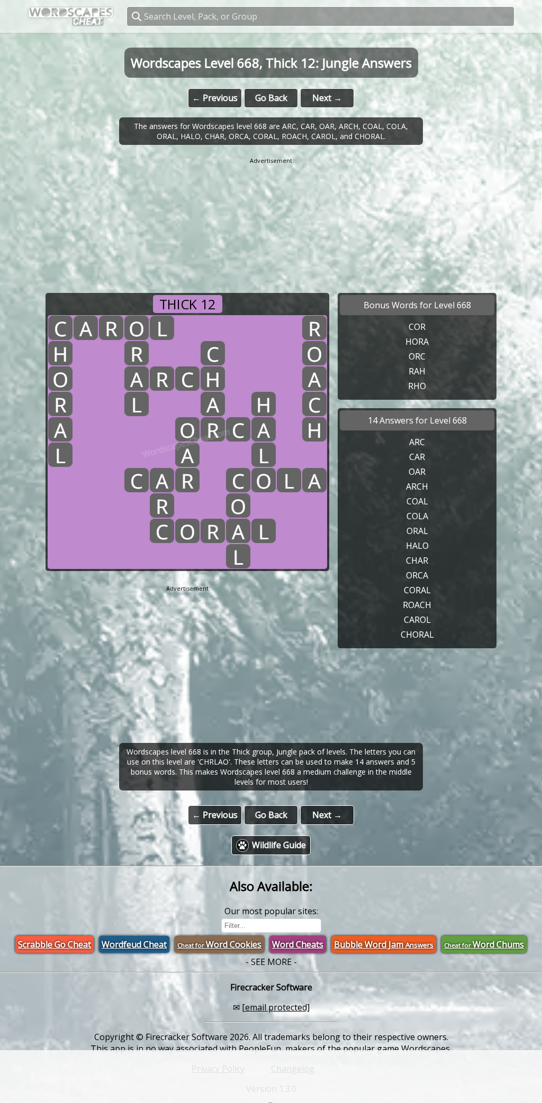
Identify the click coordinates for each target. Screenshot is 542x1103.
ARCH (417, 486)
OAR (417, 471)
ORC (417, 356)
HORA (417, 341)
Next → (327, 98)
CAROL (417, 620)
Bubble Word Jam (383, 944)
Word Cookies (219, 944)
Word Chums (484, 944)
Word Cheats (297, 944)
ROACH (417, 605)
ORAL (417, 531)
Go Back (271, 98)
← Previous (215, 98)
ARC (417, 442)
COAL (417, 501)
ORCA (417, 575)
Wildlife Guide (279, 845)
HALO (417, 546)
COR (417, 327)
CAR (417, 457)
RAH (417, 371)
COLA (417, 516)
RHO (417, 386)
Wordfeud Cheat (134, 944)
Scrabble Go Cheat (54, 944)
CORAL (417, 590)
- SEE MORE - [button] (271, 962)
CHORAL (417, 634)
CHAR (417, 560)
